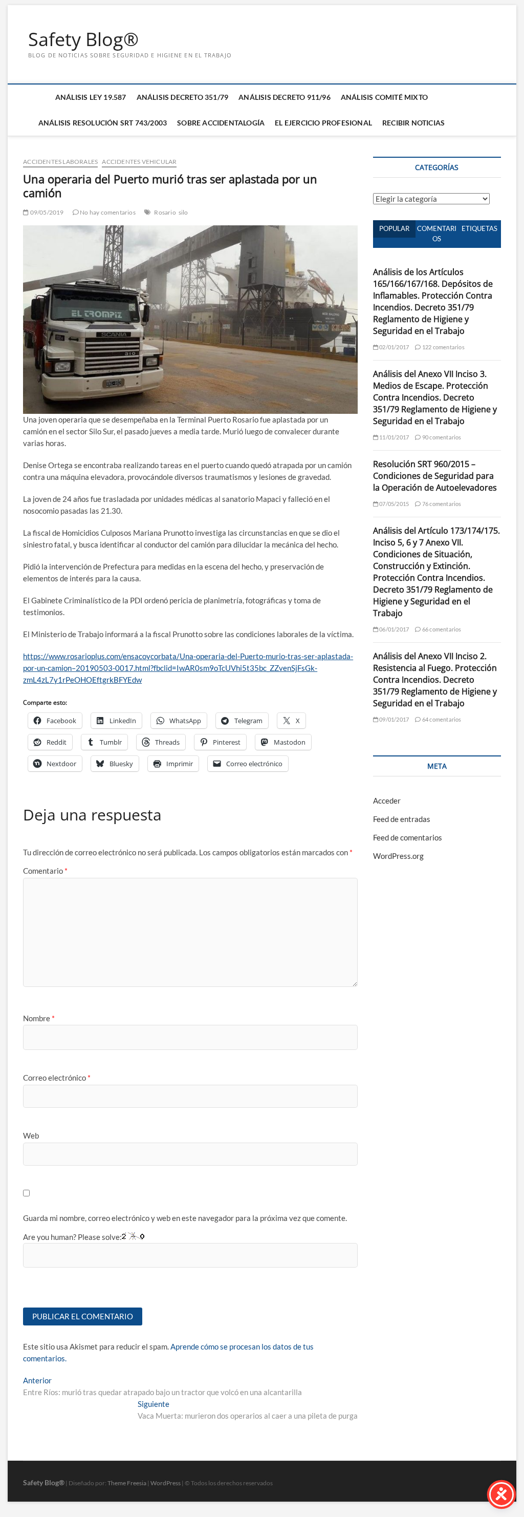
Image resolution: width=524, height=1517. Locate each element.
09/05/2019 (46, 212)
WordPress (165, 1483)
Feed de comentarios (407, 837)
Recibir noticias (413, 122)
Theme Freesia (126, 1483)
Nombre (39, 1018)
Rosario (165, 212)
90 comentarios (441, 437)
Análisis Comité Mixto (384, 97)
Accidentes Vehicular (139, 161)
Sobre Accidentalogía (221, 122)
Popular (394, 228)
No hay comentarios (107, 212)
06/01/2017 (393, 629)
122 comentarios (442, 347)
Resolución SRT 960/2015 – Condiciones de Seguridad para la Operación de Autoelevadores (435, 475)
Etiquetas (479, 228)
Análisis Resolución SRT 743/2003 (102, 122)
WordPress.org (398, 855)
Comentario (45, 870)
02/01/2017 (393, 347)
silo (183, 212)
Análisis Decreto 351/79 (183, 97)
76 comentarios (441, 503)
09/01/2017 (393, 719)
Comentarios (436, 233)
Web (31, 1135)
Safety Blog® (83, 39)
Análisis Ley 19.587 (90, 97)
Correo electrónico (57, 1077)
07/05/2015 (393, 503)
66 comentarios (441, 629)
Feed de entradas (401, 819)
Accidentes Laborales (60, 161)
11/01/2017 (393, 437)
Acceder (387, 800)
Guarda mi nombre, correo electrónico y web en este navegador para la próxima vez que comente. (185, 1218)
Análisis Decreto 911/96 (284, 97)
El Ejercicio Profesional (323, 122)
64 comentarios (441, 719)
